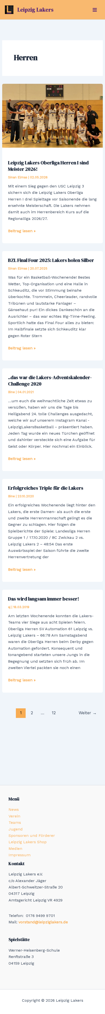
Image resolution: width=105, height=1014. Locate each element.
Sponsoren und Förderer (32, 835)
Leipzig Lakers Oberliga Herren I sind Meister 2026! (48, 165)
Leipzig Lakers (35, 9)
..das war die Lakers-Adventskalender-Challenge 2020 (50, 380)
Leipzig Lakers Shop (28, 842)
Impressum (20, 855)
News (14, 809)
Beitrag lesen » (22, 231)
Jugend (16, 829)
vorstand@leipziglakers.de (43, 922)
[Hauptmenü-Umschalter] (94, 9)
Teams (15, 822)
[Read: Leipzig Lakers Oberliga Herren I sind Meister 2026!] (52, 115)
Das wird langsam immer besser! (43, 598)
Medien (15, 848)
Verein (14, 816)
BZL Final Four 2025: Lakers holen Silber (51, 260)
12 (54, 712)
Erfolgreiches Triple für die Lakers (45, 488)
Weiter (88, 712)
